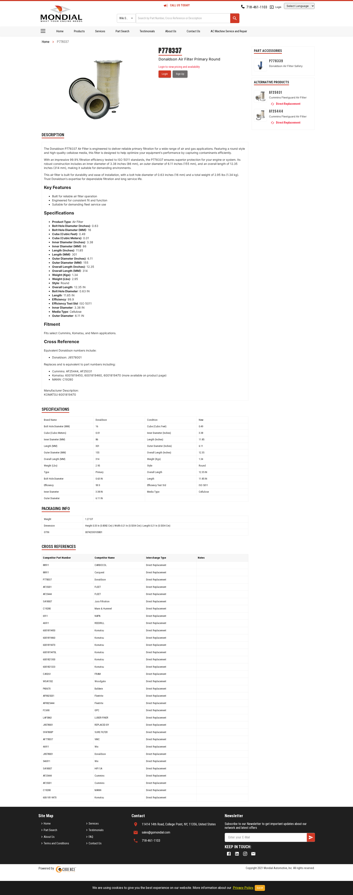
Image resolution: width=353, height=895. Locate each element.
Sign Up (180, 73)
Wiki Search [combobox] (126, 18)
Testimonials (147, 31)
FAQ (91, 836)
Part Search (122, 31)
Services (100, 31)
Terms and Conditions (56, 843)
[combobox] (183, 18)
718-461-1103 (256, 7)
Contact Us (193, 31)
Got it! (260, 888)
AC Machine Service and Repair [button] (229, 31)
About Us (170, 31)
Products (79, 31)
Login (278, 7)
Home (60, 31)
